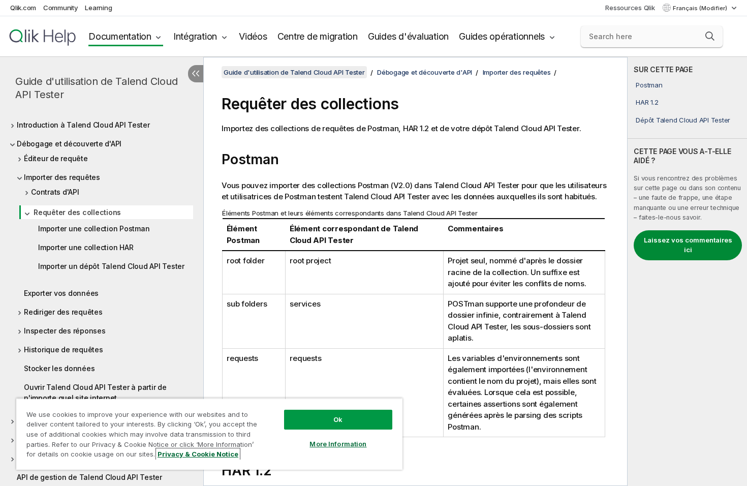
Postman (649, 85)
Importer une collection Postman (93, 228)
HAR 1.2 (647, 102)
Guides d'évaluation (408, 36)
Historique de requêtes (63, 349)
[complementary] (687, 271)
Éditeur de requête (56, 158)
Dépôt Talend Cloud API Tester (683, 120)
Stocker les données (59, 368)
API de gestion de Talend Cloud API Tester (89, 477)
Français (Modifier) (701, 8)
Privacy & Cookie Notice (198, 454)
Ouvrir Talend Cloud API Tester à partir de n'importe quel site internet (95, 392)
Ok (338, 419)
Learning (98, 8)
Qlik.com (23, 8)
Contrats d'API (55, 192)
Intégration (195, 36)
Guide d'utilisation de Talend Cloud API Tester (96, 88)
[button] (710, 36)
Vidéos (253, 36)
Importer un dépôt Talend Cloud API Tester (111, 266)
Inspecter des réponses (65, 330)
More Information (337, 444)
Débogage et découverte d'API (69, 143)
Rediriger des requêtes (63, 312)
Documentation (119, 36)
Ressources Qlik (630, 8)
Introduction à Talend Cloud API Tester (83, 124)
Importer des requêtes (62, 177)
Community (60, 8)
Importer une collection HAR (85, 247)
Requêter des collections (77, 212)
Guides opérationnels (502, 36)
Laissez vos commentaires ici (688, 245)
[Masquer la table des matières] (195, 73)
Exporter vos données (61, 293)
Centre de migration (317, 36)
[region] (209, 434)
